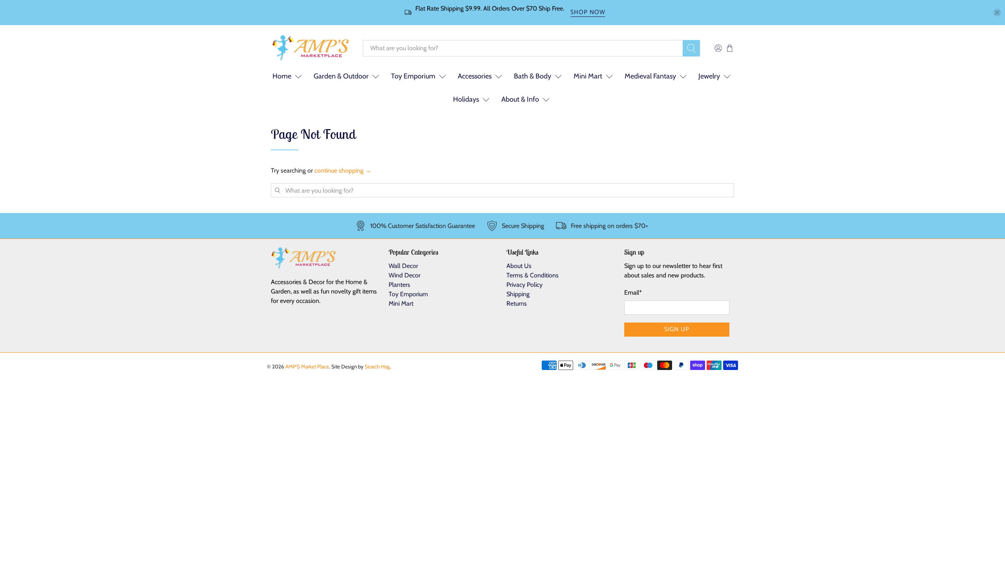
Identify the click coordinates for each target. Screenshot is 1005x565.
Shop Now (587, 13)
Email (633, 292)
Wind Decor (404, 275)
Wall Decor (403, 266)
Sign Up (676, 329)
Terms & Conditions (532, 275)
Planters (399, 284)
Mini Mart (588, 76)
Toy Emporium (413, 76)
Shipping (518, 294)
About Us (519, 266)
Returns (516, 303)
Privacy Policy (524, 284)
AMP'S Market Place (307, 366)
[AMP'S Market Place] (311, 48)
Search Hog (377, 366)
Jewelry (709, 76)
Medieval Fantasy (650, 76)
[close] (997, 12)
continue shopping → (342, 170)
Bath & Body (532, 76)
